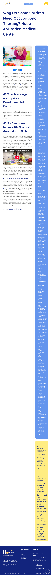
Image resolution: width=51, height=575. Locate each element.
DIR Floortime (41, 128)
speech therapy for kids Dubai (42, 412)
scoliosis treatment (42, 370)
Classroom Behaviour (40, 110)
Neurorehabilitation (42, 234)
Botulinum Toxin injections (41, 84)
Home (22, 553)
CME (38, 460)
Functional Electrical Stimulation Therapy (40, 170)
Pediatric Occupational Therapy (41, 285)
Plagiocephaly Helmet (41, 355)
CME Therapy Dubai (42, 112)
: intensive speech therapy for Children (42, 52)
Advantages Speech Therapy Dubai (42, 56)
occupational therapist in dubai (41, 236)
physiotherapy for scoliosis (40, 521)
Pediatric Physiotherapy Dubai (41, 300)
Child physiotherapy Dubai (41, 458)
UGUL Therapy (41, 430)
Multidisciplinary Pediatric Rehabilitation (41, 232)
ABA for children (41, 447)
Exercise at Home (41, 152)
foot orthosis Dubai (42, 166)
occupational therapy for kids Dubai (15, 209)
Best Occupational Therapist (42, 72)
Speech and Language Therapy (42, 395)
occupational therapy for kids (41, 252)
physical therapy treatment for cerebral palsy (41, 339)
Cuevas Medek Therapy (41, 123)
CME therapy (40, 460)
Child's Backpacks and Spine (41, 104)
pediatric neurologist (40, 279)
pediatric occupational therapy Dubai (41, 290)
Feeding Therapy (41, 159)
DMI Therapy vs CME (42, 129)
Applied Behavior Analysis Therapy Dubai (41, 60)
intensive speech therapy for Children (42, 195)
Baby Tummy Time (42, 70)
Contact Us (23, 560)
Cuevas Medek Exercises (41, 120)
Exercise (39, 151)
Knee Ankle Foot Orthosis (41, 218)
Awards (39, 68)
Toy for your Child (41, 426)
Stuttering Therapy (42, 419)
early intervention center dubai (42, 134)
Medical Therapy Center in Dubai (41, 228)
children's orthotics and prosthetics (42, 107)
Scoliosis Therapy (41, 369)
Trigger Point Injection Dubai (41, 428)
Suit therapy (40, 420)
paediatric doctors (42, 263)
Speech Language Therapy (40, 529)
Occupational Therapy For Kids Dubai (41, 256)
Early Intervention (41, 470)
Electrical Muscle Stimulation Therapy (41, 144)
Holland (39, 175)
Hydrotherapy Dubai (42, 180)
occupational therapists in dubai (42, 239)
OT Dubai (40, 261)
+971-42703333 (38, 564)
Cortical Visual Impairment (41, 114)
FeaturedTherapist (43, 477)
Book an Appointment (25, 557)
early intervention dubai (40, 475)
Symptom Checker (28, 3)
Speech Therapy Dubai (41, 534)
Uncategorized (41, 431)
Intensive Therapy (42, 197)
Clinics (22, 554)
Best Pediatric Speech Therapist (41, 75)
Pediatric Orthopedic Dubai (41, 293)
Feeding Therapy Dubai (40, 480)
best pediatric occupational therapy (41, 454)
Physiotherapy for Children (41, 520)
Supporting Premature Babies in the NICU (42, 423)
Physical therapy (41, 325)
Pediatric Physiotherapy (41, 296)
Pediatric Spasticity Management (42, 307)
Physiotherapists (40, 518)
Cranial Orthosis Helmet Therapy (41, 117)
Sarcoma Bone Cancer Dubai (41, 367)
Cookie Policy (38, 573)
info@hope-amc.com (39, 568)
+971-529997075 (38, 565)
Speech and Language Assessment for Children (41, 391)
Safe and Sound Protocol (41, 364)
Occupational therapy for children (41, 502)
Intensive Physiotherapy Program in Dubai (41, 189)
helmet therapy (41, 173)
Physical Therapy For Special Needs (41, 336)
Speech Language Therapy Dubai (41, 404)
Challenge (40, 91)
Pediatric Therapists (42, 318)
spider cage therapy (42, 417)
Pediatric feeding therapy (41, 507)
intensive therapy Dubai (41, 490)
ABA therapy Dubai (42, 54)
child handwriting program (41, 93)
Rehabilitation (24, 555)
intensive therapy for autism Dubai (41, 202)
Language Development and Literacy (42, 223)
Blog (39, 80)
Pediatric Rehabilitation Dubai (41, 304)
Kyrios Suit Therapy (42, 220)
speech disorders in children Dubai (42, 398)
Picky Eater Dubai (41, 351)
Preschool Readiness (40, 358)
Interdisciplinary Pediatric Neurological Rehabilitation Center (41, 213)
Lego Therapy (41, 226)
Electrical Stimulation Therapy (40, 148)
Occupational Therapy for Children (41, 249)
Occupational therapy (41, 242)
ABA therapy (40, 449)
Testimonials (23, 558)
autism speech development (41, 66)
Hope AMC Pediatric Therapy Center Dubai (42, 178)
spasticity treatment (40, 381)
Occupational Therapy (42, 496)
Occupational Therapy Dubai (41, 245)
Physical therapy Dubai (41, 516)
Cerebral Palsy (41, 89)
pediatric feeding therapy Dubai (41, 273)
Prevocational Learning (41, 361)
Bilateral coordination (40, 77)
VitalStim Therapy (42, 436)
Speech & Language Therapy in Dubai (42, 387)
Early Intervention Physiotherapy (42, 140)
